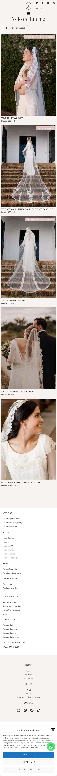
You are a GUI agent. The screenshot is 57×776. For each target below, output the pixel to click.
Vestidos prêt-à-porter (12, 519)
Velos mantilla (8, 546)
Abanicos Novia (11, 647)
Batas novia (7, 584)
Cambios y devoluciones (28, 697)
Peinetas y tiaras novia (12, 573)
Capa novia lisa (9, 625)
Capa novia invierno (11, 637)
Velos (6, 532)
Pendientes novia (10, 569)
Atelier (28, 671)
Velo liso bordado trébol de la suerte (22, 482)
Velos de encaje (9, 538)
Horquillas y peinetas (11, 610)
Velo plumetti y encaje (13, 300)
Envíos (28, 693)
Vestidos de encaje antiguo (14, 522)
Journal (28, 674)
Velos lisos (7, 542)
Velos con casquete (10, 558)
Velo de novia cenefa (12, 118)
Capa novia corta (9, 633)
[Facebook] (31, 710)
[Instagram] (18, 710)
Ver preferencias (28, 769)
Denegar (28, 762)
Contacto (28, 678)
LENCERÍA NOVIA (10, 578)
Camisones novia (10, 588)
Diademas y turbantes (12, 606)
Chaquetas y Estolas (14, 642)
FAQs (28, 689)
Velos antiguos (9, 554)
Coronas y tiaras (9, 602)
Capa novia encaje (10, 629)
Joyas (5, 563)
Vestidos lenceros (10, 526)
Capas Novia (9, 619)
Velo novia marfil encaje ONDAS (18, 391)
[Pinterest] (25, 710)
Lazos (5, 614)
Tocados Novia (11, 596)
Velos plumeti (8, 550)
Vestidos (7, 513)
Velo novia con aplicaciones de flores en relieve (27, 209)
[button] (53, 730)
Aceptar (29, 755)
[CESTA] (48, 3)
